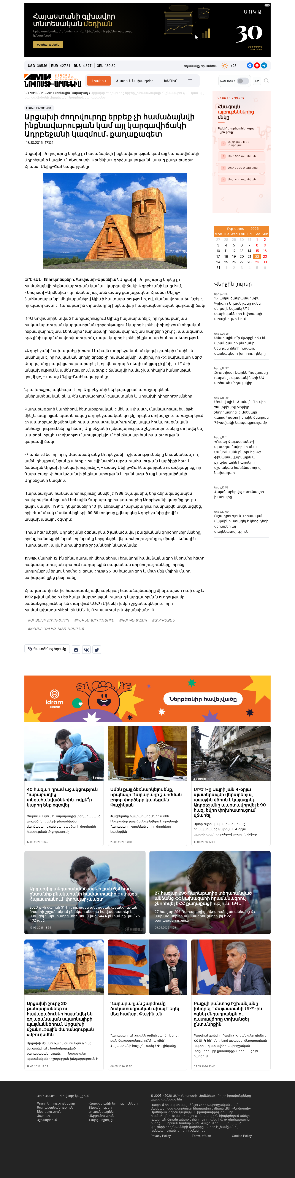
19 (234, 256)
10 (218, 251)
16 (265, 251)
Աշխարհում (47, 1120)
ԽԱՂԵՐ (170, 81)
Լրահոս (99, 81)
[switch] (243, 81)
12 (234, 251)
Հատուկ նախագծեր (135, 81)
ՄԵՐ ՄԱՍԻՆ (47, 1096)
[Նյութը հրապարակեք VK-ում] (86, 649)
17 (218, 256)
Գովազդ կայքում (74, 1096)
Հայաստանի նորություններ (113, 1103)
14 (249, 251)
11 (226, 251)
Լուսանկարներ (102, 1112)
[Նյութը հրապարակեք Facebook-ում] (76, 649)
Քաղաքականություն (55, 1107)
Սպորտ (43, 1116)
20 (242, 256)
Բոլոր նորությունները (56, 1103)
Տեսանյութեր (100, 1107)
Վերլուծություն (101, 1116)
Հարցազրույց (101, 1120)
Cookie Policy (242, 1136)
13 (241, 251)
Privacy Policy (161, 1136)
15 (257, 251)
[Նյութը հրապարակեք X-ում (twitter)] (96, 649)
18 (226, 256)
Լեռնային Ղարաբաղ (39, 108)
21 (249, 256)
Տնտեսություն (49, 1112)
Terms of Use (201, 1136)
